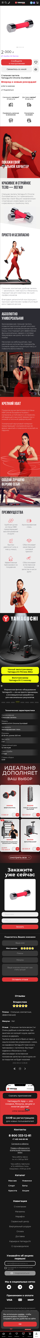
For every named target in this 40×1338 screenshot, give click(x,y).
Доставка (20, 1236)
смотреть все (18, 857)
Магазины (20, 1211)
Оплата (20, 1231)
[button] (17, 47)
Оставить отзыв (20, 979)
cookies (21, 1314)
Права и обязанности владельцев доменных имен (20, 1150)
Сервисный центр (20, 1221)
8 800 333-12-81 (20, 1135)
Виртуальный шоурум (20, 1226)
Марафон (20, 1216)
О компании (20, 1206)
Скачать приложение (20, 1095)
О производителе (20, 1246)
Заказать (20, 927)
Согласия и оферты (20, 1144)
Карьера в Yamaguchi (20, 1241)
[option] (20, 152)
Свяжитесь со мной (16, 69)
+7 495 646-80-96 (20, 1139)
